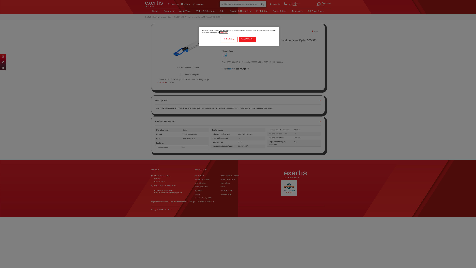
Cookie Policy (223, 32)
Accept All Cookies (247, 39)
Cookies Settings (229, 39)
